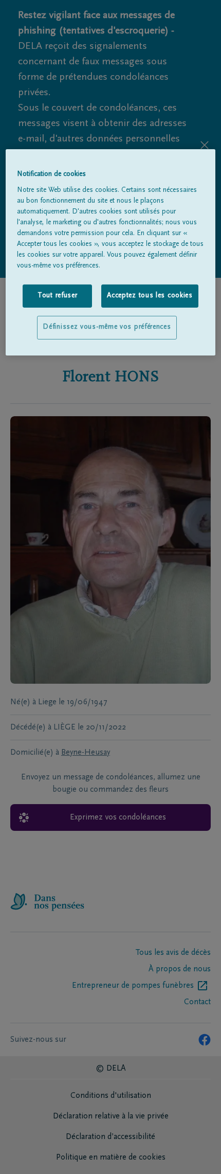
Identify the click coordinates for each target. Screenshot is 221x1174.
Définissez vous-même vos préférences (107, 327)
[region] (111, 252)
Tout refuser (57, 295)
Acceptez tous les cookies (150, 295)
